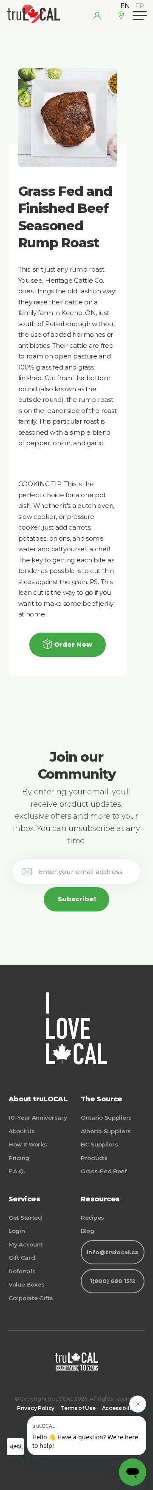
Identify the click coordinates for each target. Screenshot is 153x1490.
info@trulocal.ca (113, 1252)
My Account (25, 1244)
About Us (21, 1131)
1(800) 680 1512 (112, 1281)
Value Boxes (26, 1284)
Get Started (25, 1217)
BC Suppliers (99, 1144)
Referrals (21, 1271)
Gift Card (21, 1257)
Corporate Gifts (30, 1298)
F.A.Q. (16, 1171)
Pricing (18, 1158)
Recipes (92, 1217)
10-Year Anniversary (37, 1117)
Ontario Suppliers (106, 1117)
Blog (87, 1230)
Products (94, 1158)
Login (16, 1230)
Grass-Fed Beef (104, 1171)
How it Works (27, 1144)
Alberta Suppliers (106, 1131)
